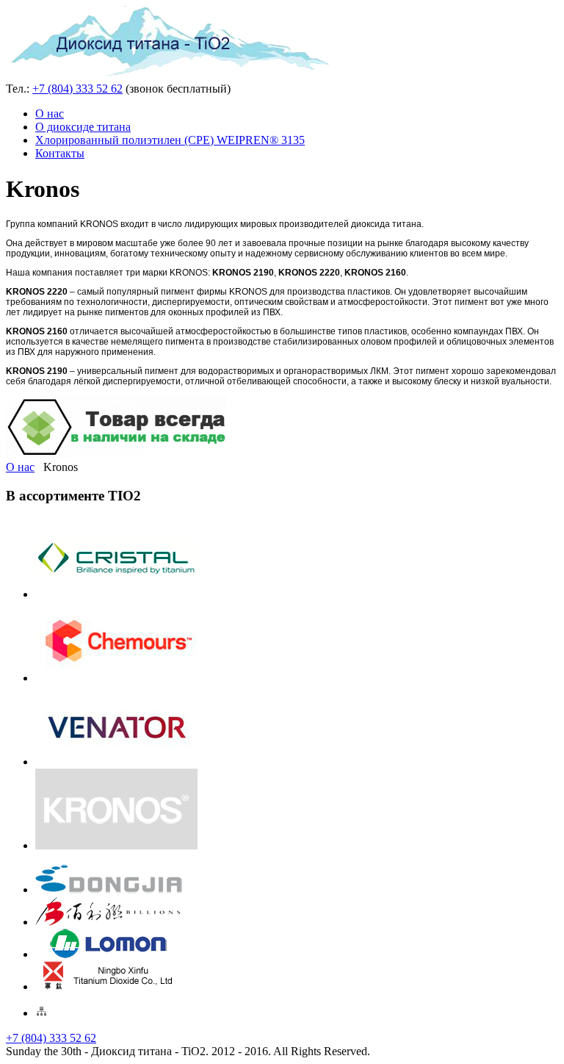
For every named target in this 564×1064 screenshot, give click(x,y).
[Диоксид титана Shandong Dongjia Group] (108, 889)
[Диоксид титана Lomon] (108, 954)
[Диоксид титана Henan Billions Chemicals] (108, 922)
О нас (49, 113)
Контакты (59, 153)
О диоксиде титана (83, 127)
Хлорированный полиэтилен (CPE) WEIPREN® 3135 (170, 140)
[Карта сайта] (41, 1013)
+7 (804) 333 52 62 (77, 88)
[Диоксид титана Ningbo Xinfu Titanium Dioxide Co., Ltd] (108, 986)
